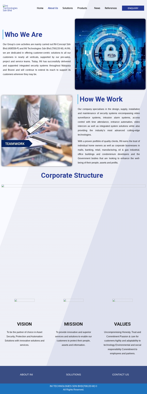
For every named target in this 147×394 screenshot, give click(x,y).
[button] (133, 8)
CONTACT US (120, 374)
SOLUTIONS (73, 374)
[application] (88, 8)
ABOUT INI (26, 374)
